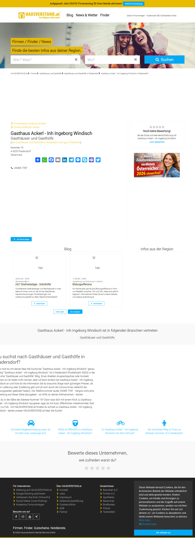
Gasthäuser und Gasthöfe (50, 73)
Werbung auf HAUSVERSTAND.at (34, 489)
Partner (63, 511)
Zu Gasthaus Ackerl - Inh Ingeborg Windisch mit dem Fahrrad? (120, 431)
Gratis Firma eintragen (136, 15)
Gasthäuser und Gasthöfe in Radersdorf (81, 73)
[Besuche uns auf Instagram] (23, 517)
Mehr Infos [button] (144, 520)
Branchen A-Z (110, 489)
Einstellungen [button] (149, 524)
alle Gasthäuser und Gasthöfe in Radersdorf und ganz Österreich (45, 142)
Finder (104, 15)
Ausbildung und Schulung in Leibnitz (88, 281)
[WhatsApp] (44, 159)
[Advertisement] (97, 97)
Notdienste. (58, 528)
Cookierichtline (67, 504)
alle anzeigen (75, 312)
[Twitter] (98, 159)
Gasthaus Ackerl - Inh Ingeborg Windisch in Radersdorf (124, 73)
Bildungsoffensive (82, 284)
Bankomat (108, 500)
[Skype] (84, 159)
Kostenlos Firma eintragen (30, 504)
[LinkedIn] (64, 159)
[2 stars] (92, 468)
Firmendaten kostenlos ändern (29, 123)
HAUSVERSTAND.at (19, 73)
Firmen (33, 73)
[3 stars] (97, 468)
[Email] (57, 159)
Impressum (66, 497)
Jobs (62, 493)
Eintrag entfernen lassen (26, 127)
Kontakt (64, 489)
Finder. (28, 528)
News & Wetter (87, 15)
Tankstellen (109, 511)
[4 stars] (103, 468)
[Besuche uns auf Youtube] (30, 517)
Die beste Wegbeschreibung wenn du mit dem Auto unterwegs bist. (30, 431)
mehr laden (60, 312)
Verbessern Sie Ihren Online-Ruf (33, 497)
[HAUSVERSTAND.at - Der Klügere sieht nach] (40, 15)
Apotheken (108, 497)
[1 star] (86, 468)
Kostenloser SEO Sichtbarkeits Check (161, 15)
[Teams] (91, 159)
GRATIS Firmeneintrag (133, 4)
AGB (62, 508)
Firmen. (18, 528)
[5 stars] (108, 468)
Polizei (106, 508)
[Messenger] (77, 159)
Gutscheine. (41, 528)
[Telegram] (71, 159)
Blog (70, 15)
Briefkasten (109, 504)
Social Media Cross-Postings (31, 500)
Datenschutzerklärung (71, 500)
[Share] (37, 159)
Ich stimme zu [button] (163, 532)
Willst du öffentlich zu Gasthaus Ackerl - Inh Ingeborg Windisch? (75, 431)
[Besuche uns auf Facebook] (16, 517)
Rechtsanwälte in (22, 281)
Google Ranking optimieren (30, 493)
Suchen (166, 59)
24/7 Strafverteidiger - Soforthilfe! (33, 284)
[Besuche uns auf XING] (37, 517)
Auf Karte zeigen (22, 239)
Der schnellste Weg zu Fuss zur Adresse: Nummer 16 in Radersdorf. (164, 431)
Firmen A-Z (109, 493)
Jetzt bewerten (157, 142)
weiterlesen (40, 303)
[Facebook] (51, 159)
